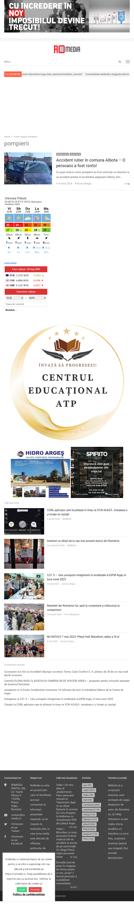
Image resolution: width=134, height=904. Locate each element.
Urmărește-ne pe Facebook (17, 840)
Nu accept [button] (35, 889)
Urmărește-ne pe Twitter (17, 827)
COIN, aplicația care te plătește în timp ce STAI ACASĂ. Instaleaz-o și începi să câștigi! (66, 704)
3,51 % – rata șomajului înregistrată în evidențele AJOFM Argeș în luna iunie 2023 (66, 699)
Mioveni (90, 819)
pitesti (89, 824)
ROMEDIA (66, 519)
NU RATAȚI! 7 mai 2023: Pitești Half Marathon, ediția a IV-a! (83, 636)
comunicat (91, 804)
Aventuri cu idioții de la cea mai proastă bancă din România (83, 541)
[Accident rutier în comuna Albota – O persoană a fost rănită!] (28, 154)
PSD (88, 839)
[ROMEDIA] (67, 49)
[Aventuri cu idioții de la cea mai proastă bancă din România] (24, 541)
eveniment (91, 809)
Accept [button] (22, 889)
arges (89, 790)
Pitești (89, 829)
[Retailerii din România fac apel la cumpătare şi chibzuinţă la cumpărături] (24, 605)
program (90, 834)
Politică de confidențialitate (29, 894)
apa (87, 785)
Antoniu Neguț (68, 584)
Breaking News (62, 154)
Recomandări (75, 154)
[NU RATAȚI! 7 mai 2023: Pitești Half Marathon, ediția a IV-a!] (24, 637)
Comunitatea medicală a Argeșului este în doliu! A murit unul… (98, 74)
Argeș (88, 795)
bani (87, 800)
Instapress (10, 699)
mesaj (89, 814)
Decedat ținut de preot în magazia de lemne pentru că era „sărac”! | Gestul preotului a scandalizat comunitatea (66, 873)
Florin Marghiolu (72, 614)
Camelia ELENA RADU (17, 680)
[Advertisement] (67, 105)
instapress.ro (12, 689)
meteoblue (10, 263)
